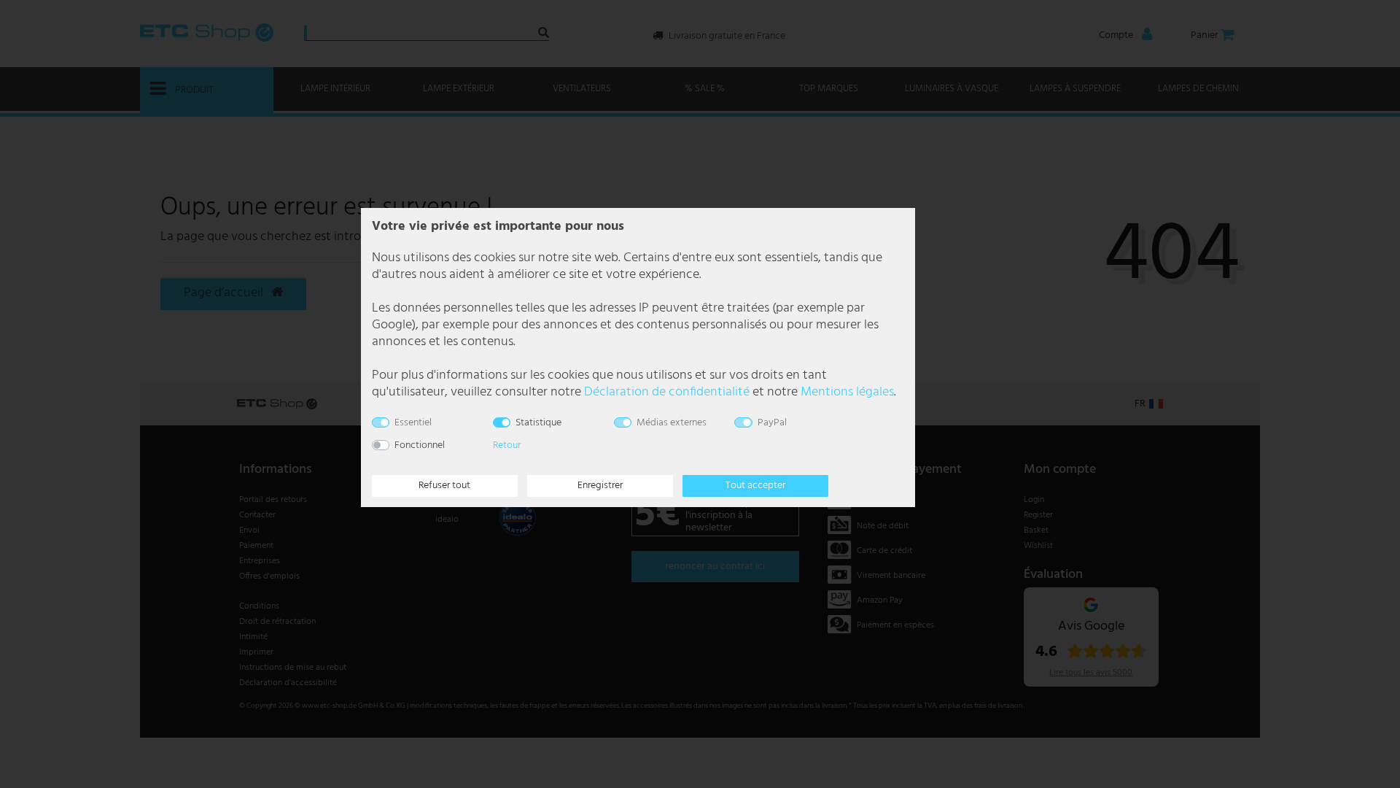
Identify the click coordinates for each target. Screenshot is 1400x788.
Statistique (538, 422)
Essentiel (413, 422)
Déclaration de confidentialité (667, 392)
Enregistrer (600, 485)
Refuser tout (444, 485)
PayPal (772, 422)
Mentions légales (847, 392)
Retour (507, 445)
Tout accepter (755, 485)
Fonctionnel (419, 445)
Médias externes (672, 422)
